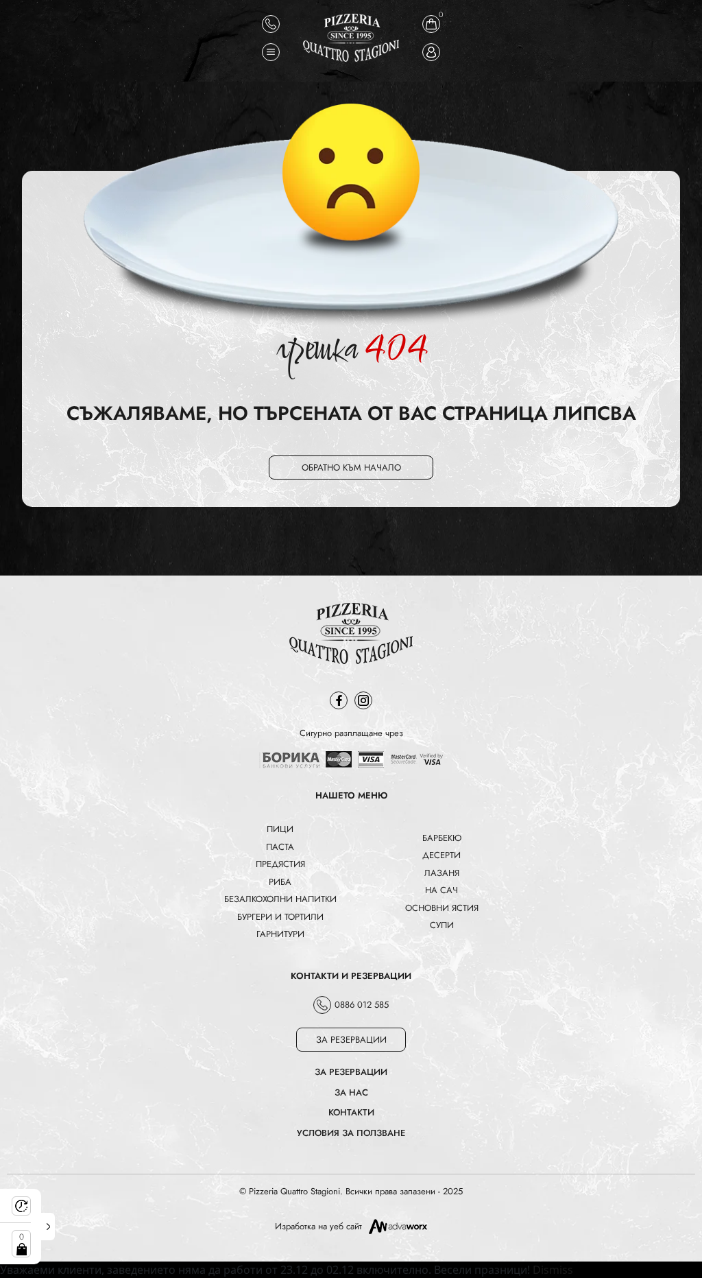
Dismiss (553, 1269)
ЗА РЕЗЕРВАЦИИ (351, 1039)
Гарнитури (280, 933)
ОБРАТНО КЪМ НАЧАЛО (351, 467)
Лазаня (441, 872)
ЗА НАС (351, 1092)
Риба (280, 881)
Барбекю (441, 837)
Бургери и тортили (280, 916)
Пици (280, 829)
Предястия (280, 864)
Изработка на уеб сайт (318, 1226)
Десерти (441, 855)
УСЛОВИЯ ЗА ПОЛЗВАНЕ (351, 1132)
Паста (280, 846)
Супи (442, 925)
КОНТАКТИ (351, 1112)
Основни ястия (442, 907)
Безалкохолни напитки (280, 899)
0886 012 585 (362, 1004)
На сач (441, 890)
